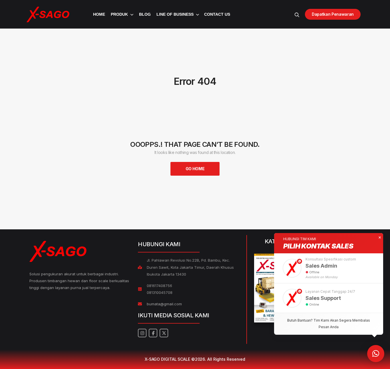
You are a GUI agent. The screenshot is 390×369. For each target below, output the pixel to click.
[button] (328, 268)
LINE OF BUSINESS (175, 14)
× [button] (379, 237)
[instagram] (142, 333)
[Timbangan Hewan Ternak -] (48, 14)
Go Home (195, 168)
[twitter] (164, 333)
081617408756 (159, 285)
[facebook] (153, 333)
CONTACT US (217, 14)
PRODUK (119, 14)
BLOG (145, 14)
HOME (99, 14)
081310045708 (159, 292)
